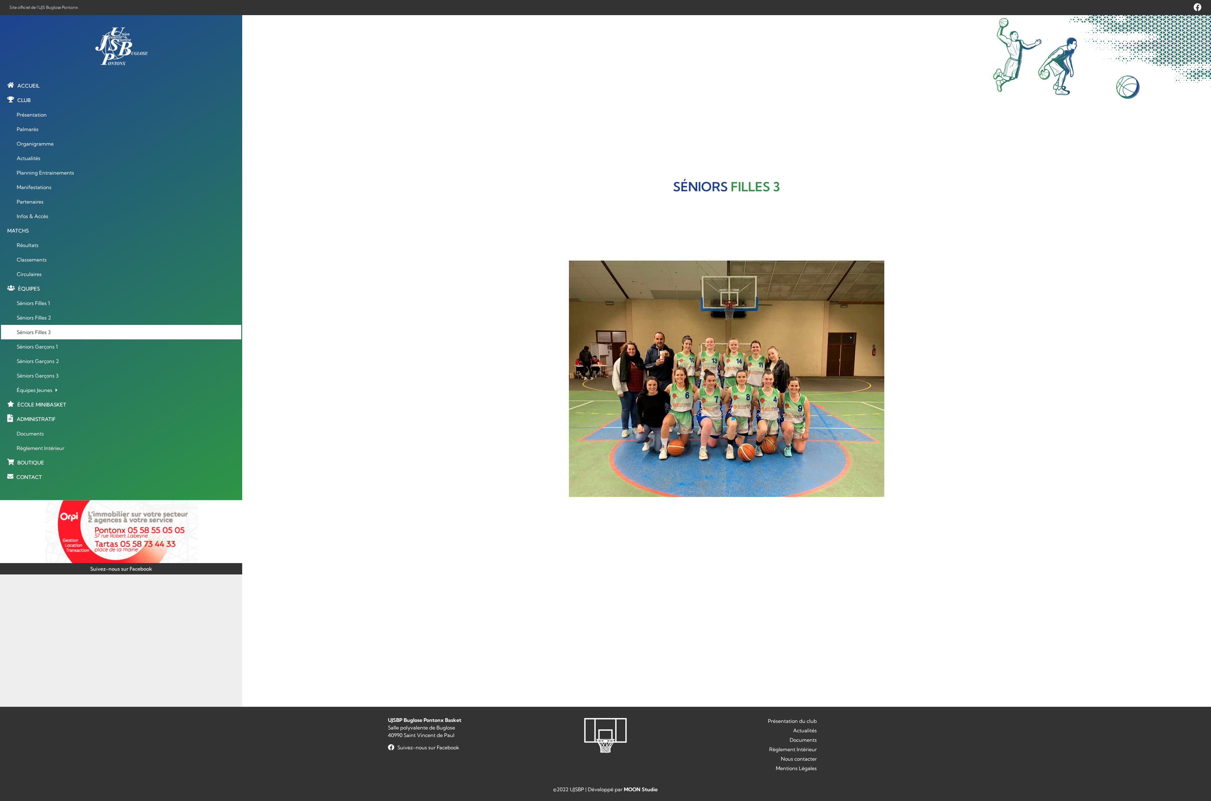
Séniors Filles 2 (34, 317)
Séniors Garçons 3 (38, 375)
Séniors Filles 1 (33, 303)
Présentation (32, 115)
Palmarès (27, 129)
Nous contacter (799, 759)
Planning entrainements (45, 173)
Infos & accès (32, 216)
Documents (30, 433)
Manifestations (34, 187)
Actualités (28, 158)
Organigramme (35, 144)
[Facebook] (1198, 7)
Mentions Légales (796, 768)
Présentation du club (792, 721)
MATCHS (18, 231)
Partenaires (30, 202)
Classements (32, 259)
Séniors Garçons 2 (38, 361)
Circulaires (29, 274)
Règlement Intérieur (40, 448)
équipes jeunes (34, 390)
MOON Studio (641, 789)
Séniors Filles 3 (34, 332)
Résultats (27, 245)
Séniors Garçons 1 (37, 346)
